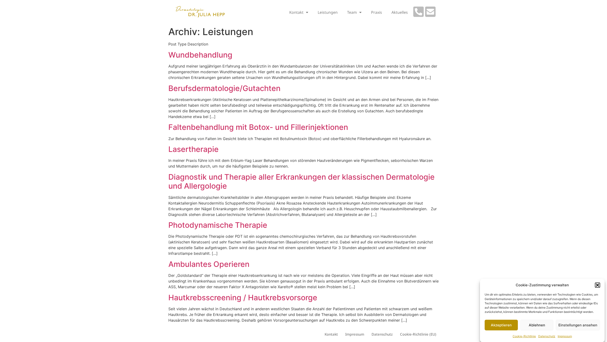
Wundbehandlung (200, 54)
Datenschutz (546, 336)
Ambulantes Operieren (208, 264)
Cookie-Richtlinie (524, 336)
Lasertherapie (193, 149)
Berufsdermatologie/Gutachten (224, 88)
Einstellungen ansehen (577, 325)
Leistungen (328, 12)
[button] (597, 285)
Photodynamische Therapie (217, 225)
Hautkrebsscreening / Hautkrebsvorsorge (242, 297)
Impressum (565, 336)
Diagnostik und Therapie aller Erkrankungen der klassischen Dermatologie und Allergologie (301, 181)
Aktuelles (399, 12)
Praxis (376, 12)
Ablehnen (537, 325)
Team (352, 12)
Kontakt (296, 12)
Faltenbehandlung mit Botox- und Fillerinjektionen (258, 127)
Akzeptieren (501, 325)
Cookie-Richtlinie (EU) (418, 334)
